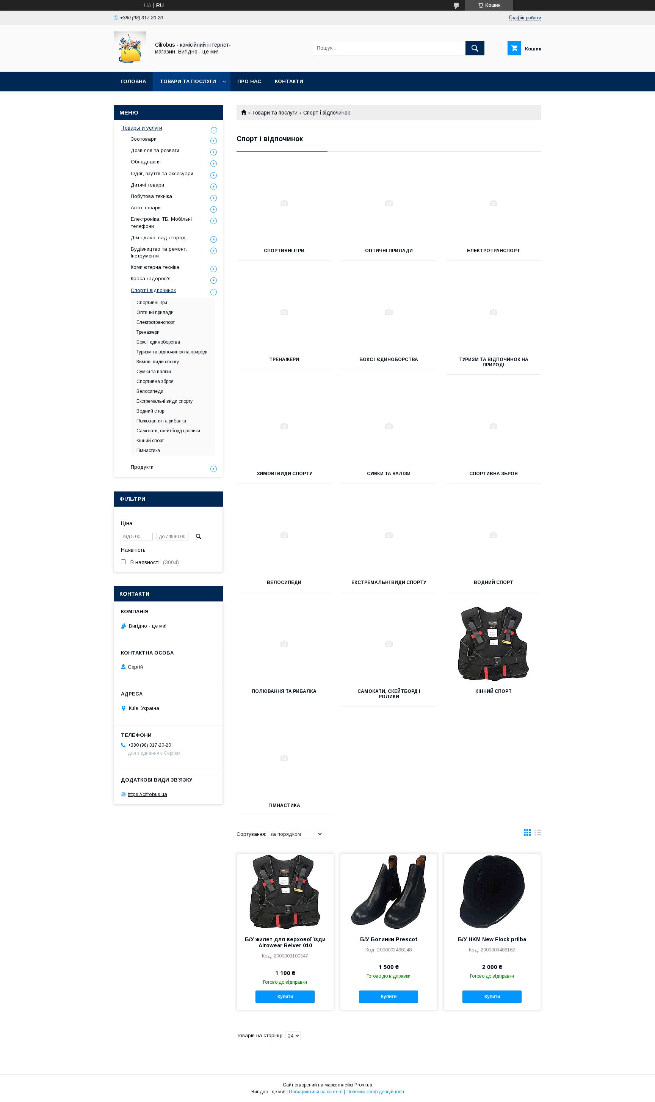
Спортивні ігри (284, 250)
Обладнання (146, 162)
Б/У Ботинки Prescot (388, 939)
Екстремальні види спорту (388, 582)
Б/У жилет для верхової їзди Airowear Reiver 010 (285, 942)
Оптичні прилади (389, 250)
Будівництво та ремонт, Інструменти (159, 252)
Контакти (289, 81)
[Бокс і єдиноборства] (389, 312)
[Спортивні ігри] (284, 203)
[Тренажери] (284, 312)
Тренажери (284, 359)
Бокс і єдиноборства (388, 359)
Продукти (142, 467)
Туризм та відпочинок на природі (493, 362)
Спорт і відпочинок (153, 290)
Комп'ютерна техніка (155, 267)
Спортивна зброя (493, 473)
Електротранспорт (493, 250)
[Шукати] (474, 48)
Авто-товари (146, 207)
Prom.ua (363, 1085)
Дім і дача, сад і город (158, 237)
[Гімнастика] (284, 758)
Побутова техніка (151, 196)
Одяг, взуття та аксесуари (162, 173)
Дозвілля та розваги (155, 150)
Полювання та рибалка (284, 691)
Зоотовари (144, 139)
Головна (133, 81)
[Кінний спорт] (493, 644)
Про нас (249, 81)
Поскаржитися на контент (316, 1091)
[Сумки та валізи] (389, 426)
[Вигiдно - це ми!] (130, 62)
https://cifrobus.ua (147, 794)
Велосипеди (284, 582)
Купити (285, 996)
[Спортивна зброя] (493, 426)
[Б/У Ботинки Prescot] (388, 891)
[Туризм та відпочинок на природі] (493, 312)
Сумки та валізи (389, 473)
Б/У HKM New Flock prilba (492, 939)
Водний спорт (493, 582)
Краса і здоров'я (151, 278)
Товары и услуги (141, 128)
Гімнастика (284, 805)
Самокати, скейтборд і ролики (388, 694)
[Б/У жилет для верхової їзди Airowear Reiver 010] (285, 891)
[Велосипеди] (284, 535)
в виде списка (537, 834)
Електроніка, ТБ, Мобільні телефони (161, 222)
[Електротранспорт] (493, 203)
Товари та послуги (188, 81)
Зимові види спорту (284, 473)
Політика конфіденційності (375, 1091)
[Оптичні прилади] (389, 203)
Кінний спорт (493, 691)
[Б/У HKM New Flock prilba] (492, 891)
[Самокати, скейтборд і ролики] (389, 644)
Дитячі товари (147, 185)
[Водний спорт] (493, 535)
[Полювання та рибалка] (284, 644)
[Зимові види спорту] (284, 426)
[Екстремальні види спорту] (389, 535)
